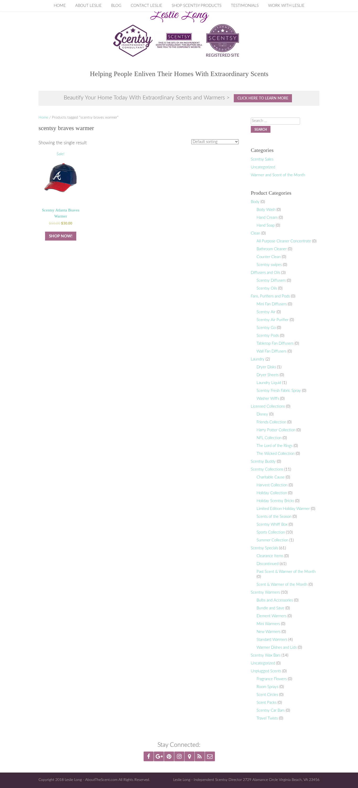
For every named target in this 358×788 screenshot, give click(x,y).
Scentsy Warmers (265, 592)
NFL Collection (269, 438)
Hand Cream (267, 218)
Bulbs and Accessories (275, 600)
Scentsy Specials (264, 548)
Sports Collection (271, 532)
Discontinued (268, 564)
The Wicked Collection (276, 454)
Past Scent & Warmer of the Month (286, 572)
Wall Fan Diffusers (271, 351)
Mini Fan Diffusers (272, 304)
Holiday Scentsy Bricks (275, 501)
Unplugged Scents (266, 671)
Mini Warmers (268, 624)
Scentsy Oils (267, 288)
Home (60, 6)
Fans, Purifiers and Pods (270, 296)
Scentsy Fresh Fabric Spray (279, 391)
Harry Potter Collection (276, 430)
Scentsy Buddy (263, 462)
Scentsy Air (266, 312)
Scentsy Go (266, 328)
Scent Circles (267, 695)
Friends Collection (271, 422)
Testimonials (245, 6)
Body (255, 202)
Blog (116, 6)
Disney (262, 414)
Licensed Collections (268, 406)
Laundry (257, 359)
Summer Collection (272, 540)
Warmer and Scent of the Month (278, 175)
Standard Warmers (272, 640)
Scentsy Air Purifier (273, 320)
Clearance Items (270, 556)
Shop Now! (60, 236)
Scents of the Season (274, 517)
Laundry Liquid (269, 383)
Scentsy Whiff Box (272, 524)
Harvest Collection (272, 485)
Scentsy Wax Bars (265, 655)
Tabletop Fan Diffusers (275, 343)
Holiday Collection (272, 493)
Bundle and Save (270, 608)
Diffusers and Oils (265, 273)
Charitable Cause (271, 477)
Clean (255, 233)
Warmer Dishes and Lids (277, 647)
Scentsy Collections (267, 469)
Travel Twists (267, 718)
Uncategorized (263, 167)
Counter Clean (269, 257)
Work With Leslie (286, 6)
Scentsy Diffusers (271, 281)
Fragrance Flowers (272, 679)
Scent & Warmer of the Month (282, 585)
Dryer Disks (266, 367)
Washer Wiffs (268, 399)
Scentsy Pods (268, 336)
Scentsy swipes (269, 265)
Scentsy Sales (262, 159)
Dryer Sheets (268, 375)
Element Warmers (271, 616)
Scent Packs (266, 703)
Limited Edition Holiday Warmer (283, 509)
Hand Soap (266, 225)
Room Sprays (267, 687)
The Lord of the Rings (274, 446)
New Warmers (268, 632)
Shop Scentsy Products (196, 6)
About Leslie (88, 6)
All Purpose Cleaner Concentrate (284, 241)
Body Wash (266, 210)
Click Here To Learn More (262, 98)
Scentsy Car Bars (271, 710)
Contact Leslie (146, 6)
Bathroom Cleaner (272, 249)
